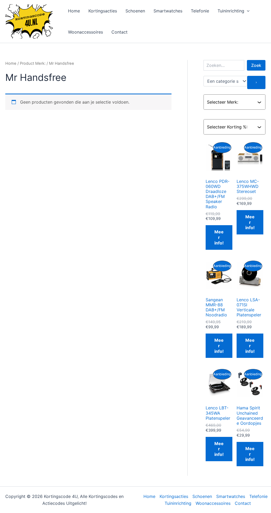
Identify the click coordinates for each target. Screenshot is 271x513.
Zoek (256, 65)
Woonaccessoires (85, 32)
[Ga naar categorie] (256, 82)
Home (74, 10)
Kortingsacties (102, 10)
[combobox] (232, 102)
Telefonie (200, 10)
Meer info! (219, 237)
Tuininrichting (231, 10)
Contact (119, 32)
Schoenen (135, 10)
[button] (247, 10)
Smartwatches (167, 10)
